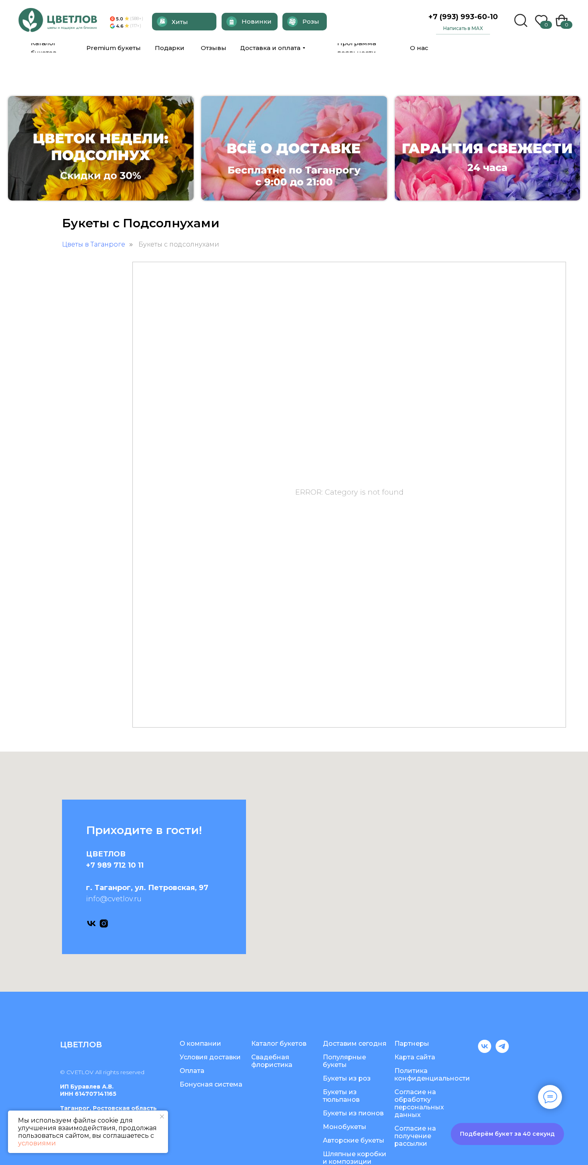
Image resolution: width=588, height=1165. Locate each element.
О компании (200, 1043)
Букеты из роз (347, 1078)
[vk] (91, 923)
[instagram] (104, 923)
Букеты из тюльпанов (341, 1095)
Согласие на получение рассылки (415, 1136)
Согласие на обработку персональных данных (419, 1103)
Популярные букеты (344, 1061)
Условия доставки (210, 1057)
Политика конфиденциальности (432, 1074)
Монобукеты (344, 1127)
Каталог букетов (278, 1043)
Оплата (192, 1071)
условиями (37, 1143)
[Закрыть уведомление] (162, 1117)
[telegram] (502, 1050)
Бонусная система (211, 1084)
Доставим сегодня (354, 1043)
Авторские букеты (353, 1140)
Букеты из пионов (353, 1113)
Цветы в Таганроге (93, 244)
